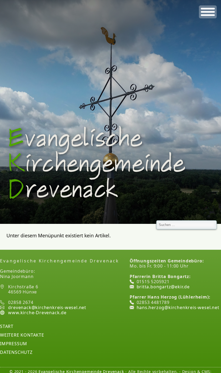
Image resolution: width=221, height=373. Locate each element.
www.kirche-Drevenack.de (37, 313)
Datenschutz (16, 352)
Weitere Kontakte (22, 335)
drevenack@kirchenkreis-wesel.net (47, 307)
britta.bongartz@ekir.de (163, 287)
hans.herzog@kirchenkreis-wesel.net (178, 307)
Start (6, 326)
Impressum (13, 344)
